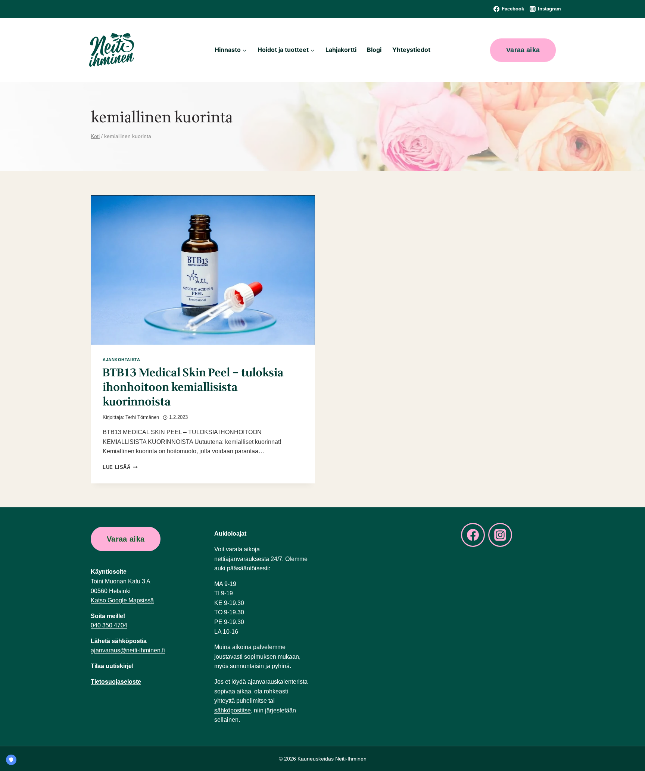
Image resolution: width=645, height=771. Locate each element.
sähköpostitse (232, 710)
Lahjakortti (340, 49)
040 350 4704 (109, 625)
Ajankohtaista (121, 359)
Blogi (374, 49)
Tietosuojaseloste (116, 681)
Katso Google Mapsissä (122, 600)
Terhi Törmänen (142, 417)
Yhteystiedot (411, 49)
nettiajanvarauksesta (241, 559)
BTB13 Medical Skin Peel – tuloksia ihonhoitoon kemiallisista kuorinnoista (193, 387)
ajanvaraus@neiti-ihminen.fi (128, 650)
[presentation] (203, 270)
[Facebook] (473, 535)
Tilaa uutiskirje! (112, 666)
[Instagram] (500, 535)
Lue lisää (120, 467)
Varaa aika (523, 50)
